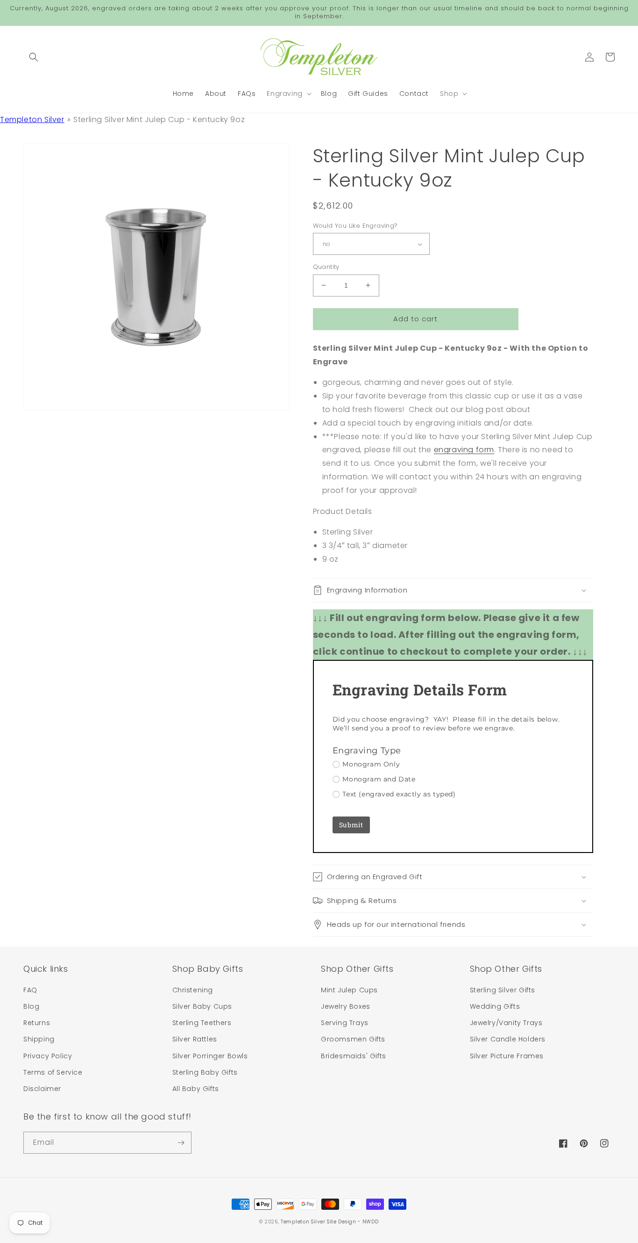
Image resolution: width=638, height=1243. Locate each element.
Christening (192, 990)
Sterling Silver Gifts (503, 990)
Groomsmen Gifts (353, 1039)
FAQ (30, 990)
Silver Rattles (194, 1039)
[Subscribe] (180, 1143)
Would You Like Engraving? (355, 225)
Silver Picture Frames (507, 1056)
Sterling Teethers (202, 1022)
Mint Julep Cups (349, 990)
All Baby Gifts (195, 1088)
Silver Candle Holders (508, 1039)
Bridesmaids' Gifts (353, 1056)
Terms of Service (53, 1072)
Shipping (39, 1039)
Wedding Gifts (495, 1006)
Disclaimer (42, 1088)
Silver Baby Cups (202, 1006)
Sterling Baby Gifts (205, 1072)
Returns (36, 1022)
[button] (33, 57)
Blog (31, 1006)
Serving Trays (345, 1022)
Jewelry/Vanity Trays (506, 1022)
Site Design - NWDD (353, 1221)
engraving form (464, 449)
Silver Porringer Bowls (210, 1056)
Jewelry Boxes (345, 1006)
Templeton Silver (32, 119)
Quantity (326, 266)
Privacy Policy (47, 1056)
